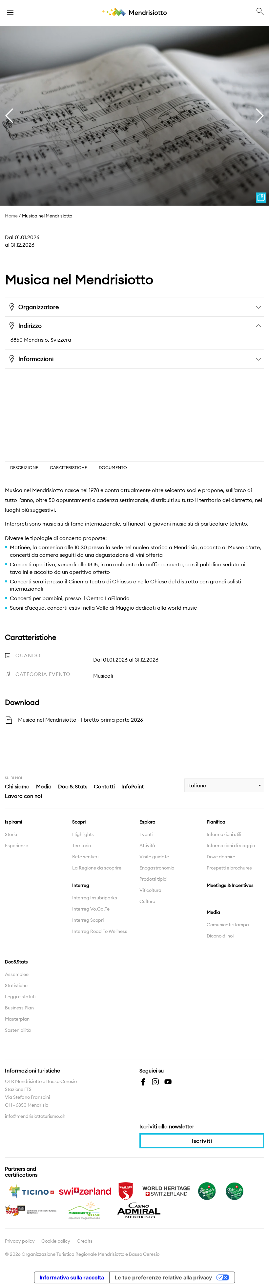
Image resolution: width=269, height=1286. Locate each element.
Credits (85, 1241)
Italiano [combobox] (196, 785)
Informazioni (35, 359)
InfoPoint (132, 786)
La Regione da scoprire (96, 868)
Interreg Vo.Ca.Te (91, 909)
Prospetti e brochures (229, 868)
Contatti (104, 786)
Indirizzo (30, 325)
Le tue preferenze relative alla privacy (163, 1277)
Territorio (81, 845)
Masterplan (17, 1019)
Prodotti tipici (153, 879)
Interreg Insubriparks (94, 898)
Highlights (83, 834)
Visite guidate (154, 857)
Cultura (147, 901)
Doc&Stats (16, 962)
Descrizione (24, 467)
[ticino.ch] (31, 1190)
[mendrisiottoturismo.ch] (10, 11)
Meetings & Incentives (230, 885)
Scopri (79, 822)
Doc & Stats (72, 786)
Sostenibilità (18, 1030)
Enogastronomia (157, 868)
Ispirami (13, 822)
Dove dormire (221, 857)
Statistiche (16, 985)
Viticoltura (150, 890)
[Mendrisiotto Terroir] (85, 1210)
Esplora (147, 822)
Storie (11, 834)
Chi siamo (17, 786)
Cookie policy (55, 1241)
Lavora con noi (23, 796)
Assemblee (17, 974)
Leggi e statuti (20, 997)
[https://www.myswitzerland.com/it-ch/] (85, 1190)
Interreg (80, 885)
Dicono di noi (220, 936)
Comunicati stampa (228, 925)
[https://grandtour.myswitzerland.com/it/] (126, 1190)
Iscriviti (202, 1141)
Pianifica (216, 822)
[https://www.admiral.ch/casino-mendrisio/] (139, 1210)
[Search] (260, 11)
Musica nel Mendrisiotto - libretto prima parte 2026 (80, 719)
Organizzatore (38, 307)
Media (44, 786)
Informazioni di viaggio (231, 845)
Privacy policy (20, 1241)
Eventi (146, 834)
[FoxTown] (31, 1210)
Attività (147, 845)
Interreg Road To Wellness (99, 931)
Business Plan (19, 1008)
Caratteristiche (68, 467)
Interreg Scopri (88, 920)
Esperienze (16, 845)
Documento (113, 467)
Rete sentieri (85, 857)
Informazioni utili (224, 834)
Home (11, 216)
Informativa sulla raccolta (72, 1277)
